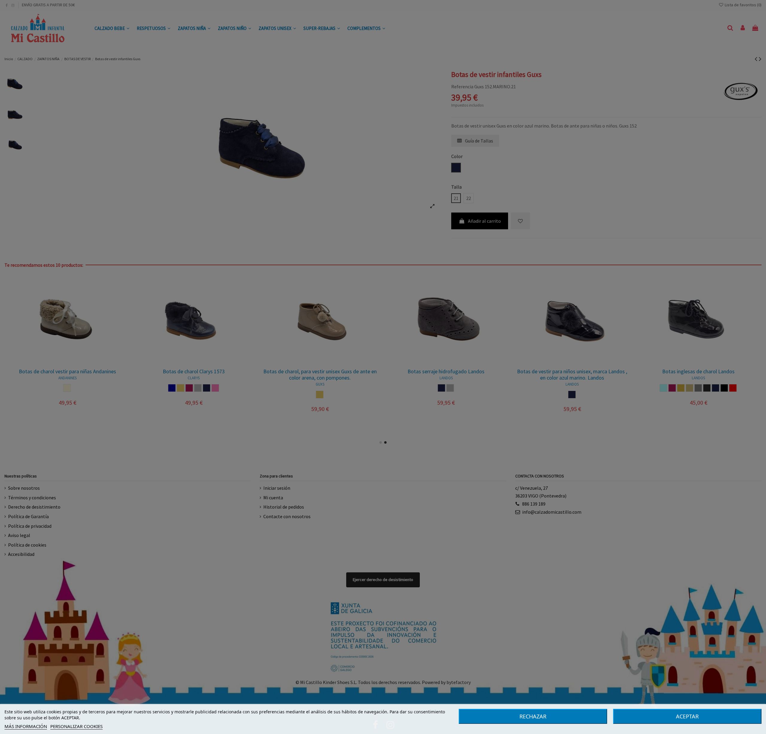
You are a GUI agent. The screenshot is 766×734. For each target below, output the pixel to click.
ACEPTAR (687, 716)
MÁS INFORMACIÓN (25, 726)
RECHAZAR (532, 716)
